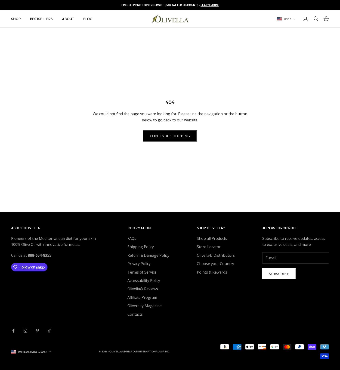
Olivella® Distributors (216, 255)
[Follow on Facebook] (13, 330)
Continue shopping (170, 135)
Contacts (135, 314)
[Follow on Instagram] (25, 330)
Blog (88, 18)
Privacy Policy (139, 263)
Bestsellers (41, 18)
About (68, 18)
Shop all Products (212, 238)
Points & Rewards (212, 272)
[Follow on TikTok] (49, 330)
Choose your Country (215, 263)
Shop (16, 18)
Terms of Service (142, 272)
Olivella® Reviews (142, 288)
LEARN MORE (210, 5)
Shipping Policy (140, 246)
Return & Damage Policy (148, 255)
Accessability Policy (143, 280)
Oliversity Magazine (144, 305)
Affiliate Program (142, 297)
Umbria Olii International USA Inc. (146, 351)
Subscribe (279, 273)
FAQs (131, 238)
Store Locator (209, 246)
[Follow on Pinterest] (37, 330)
